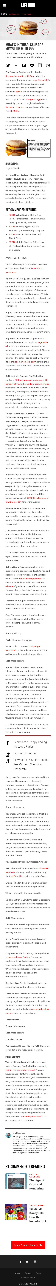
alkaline (9, 586)
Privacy (28, 1273)
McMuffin (14, 111)
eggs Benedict (40, 80)
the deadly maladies (31, 1116)
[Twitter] (8, 65)
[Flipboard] (24, 65)
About (17, 1273)
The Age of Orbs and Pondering (36, 1184)
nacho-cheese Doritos (19, 957)
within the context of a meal (20, 1070)
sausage (29, 99)
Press (38, 1273)
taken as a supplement (30, 578)
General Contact (28, 1278)
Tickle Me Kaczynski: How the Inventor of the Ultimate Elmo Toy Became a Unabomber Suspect (39, 1215)
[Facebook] (16, 65)
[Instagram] (48, 65)
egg (39, 99)
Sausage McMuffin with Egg (19, 76)
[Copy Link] (40, 65)
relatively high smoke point (22, 361)
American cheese (14, 107)
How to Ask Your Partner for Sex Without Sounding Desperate (31, 764)
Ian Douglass (14, 14)
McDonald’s (16, 876)
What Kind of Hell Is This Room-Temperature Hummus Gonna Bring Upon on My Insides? (27, 219)
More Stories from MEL (28, 1245)
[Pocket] (32, 65)
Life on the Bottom (25, 753)
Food (4, 14)
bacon (19, 91)
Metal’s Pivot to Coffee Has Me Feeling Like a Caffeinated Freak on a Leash (27, 246)
